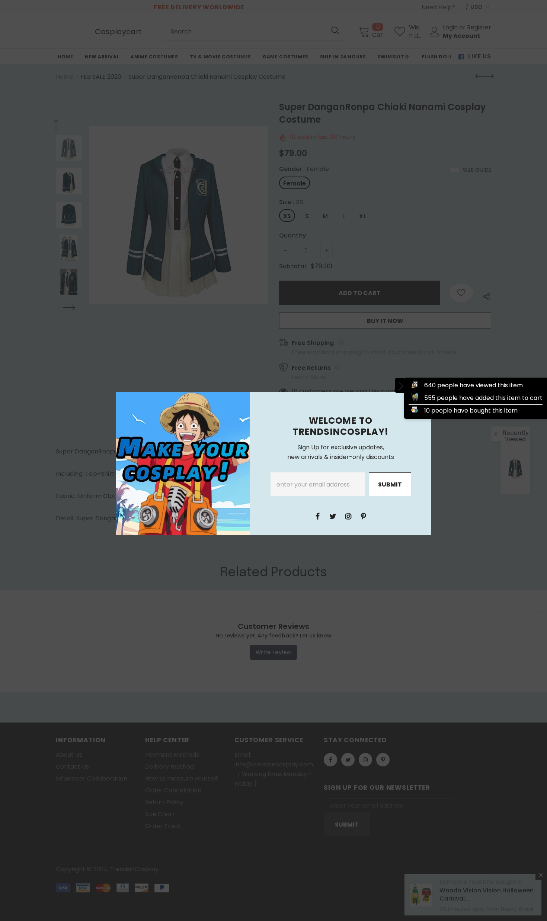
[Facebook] (317, 515)
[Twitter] (333, 515)
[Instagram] (348, 515)
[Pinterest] (363, 515)
